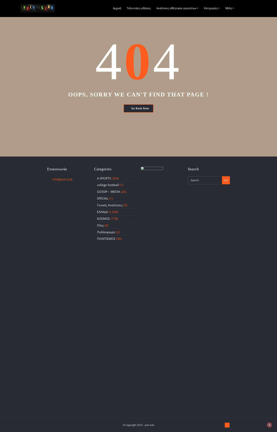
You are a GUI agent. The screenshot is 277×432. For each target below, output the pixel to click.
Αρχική (117, 8)
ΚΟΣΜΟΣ (103, 218)
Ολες (100, 225)
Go (226, 180)
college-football (108, 185)
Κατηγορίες (211, 8)
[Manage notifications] (269, 425)
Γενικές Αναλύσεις (110, 205)
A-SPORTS (104, 178)
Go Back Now (140, 108)
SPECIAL (102, 198)
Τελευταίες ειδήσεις (139, 8)
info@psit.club (62, 179)
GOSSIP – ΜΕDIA (108, 191)
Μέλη (229, 8)
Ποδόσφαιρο (106, 232)
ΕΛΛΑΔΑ (102, 212)
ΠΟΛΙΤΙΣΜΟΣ (106, 238)
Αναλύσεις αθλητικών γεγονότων (176, 8)
